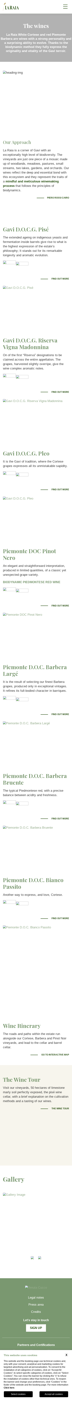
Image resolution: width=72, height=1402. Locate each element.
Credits (36, 1312)
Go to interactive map (55, 1054)
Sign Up (36, 1327)
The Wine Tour (60, 1108)
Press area (36, 1304)
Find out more (60, 279)
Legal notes (36, 1297)
